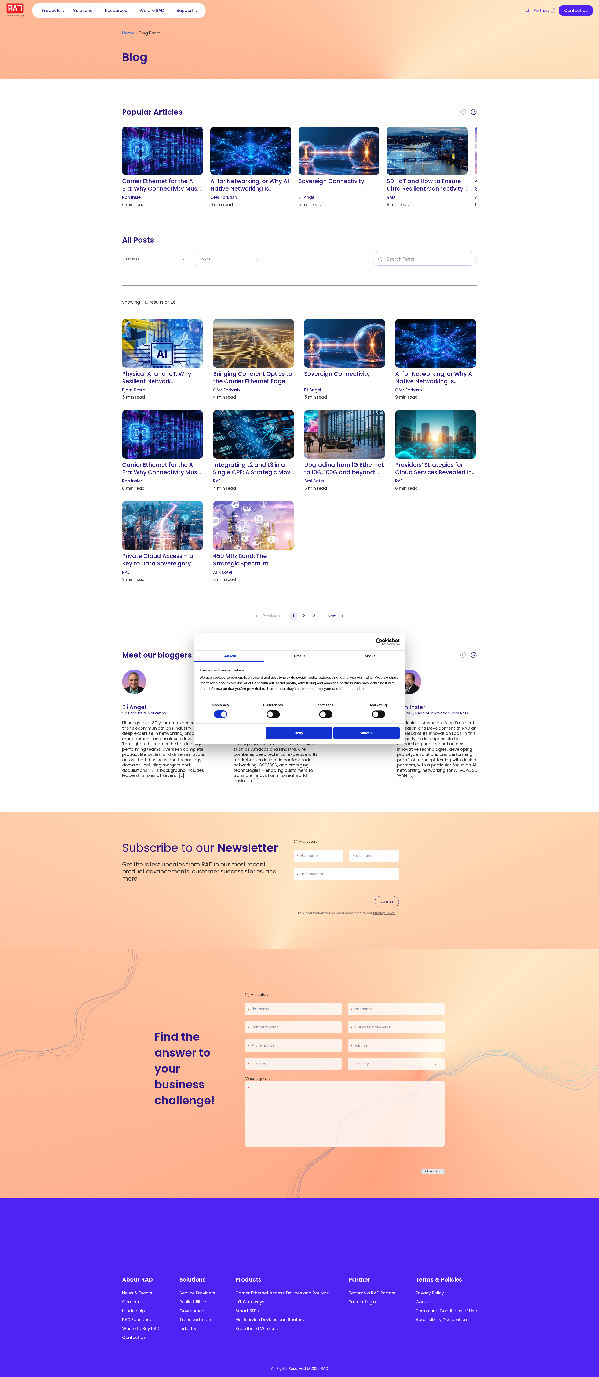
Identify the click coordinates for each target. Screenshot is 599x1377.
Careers (130, 1302)
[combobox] (296, 1064)
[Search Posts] (379, 259)
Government (192, 1311)
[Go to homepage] (15, 15)
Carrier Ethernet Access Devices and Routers (282, 1293)
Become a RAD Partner (372, 1293)
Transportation (195, 1320)
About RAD (137, 1279)
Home (128, 33)
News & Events (137, 1293)
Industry (187, 1328)
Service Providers (197, 1293)
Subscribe (387, 902)
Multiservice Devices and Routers (269, 1320)
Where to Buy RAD (140, 1328)
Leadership (133, 1311)
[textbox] (261, 1064)
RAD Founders (136, 1320)
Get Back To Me (433, 1171)
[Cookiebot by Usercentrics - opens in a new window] (379, 641)
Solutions (192, 1279)
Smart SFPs (247, 1311)
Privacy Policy (384, 913)
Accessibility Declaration (441, 1320)
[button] (474, 112)
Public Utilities (193, 1302)
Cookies (424, 1302)
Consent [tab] (229, 656)
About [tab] (370, 656)
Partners (541, 10)
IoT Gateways (249, 1302)
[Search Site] (525, 11)
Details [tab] (299, 656)
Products (248, 1279)
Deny (299, 733)
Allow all (366, 733)
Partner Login (362, 1302)
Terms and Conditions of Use (446, 1311)
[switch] (273, 714)
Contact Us (134, 1337)
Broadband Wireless (256, 1328)
